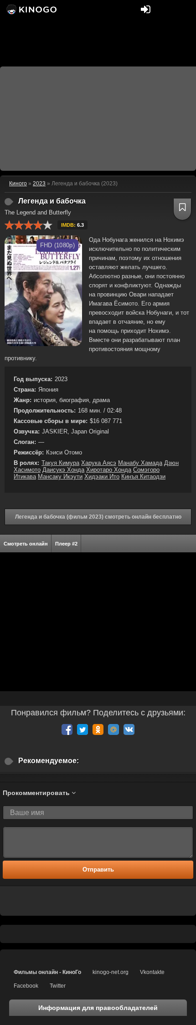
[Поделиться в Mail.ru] (113, 729)
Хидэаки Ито (101, 476)
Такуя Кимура (60, 462)
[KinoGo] (31, 9)
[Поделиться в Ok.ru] (98, 729)
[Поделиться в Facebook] (67, 729)
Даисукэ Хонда (63, 469)
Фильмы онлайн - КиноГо (47, 972)
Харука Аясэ (98, 462)
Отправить (98, 869)
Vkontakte (152, 972)
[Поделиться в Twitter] (82, 729)
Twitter (58, 986)
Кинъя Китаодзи (143, 476)
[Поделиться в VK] (129, 729)
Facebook (26, 986)
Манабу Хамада (140, 462)
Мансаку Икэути (60, 476)
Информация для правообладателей (98, 1007)
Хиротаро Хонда (108, 469)
